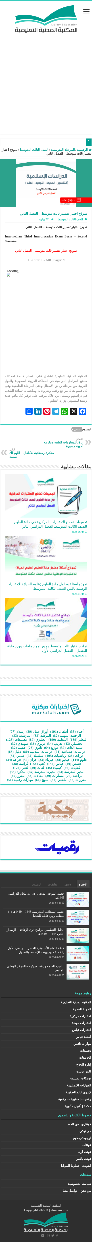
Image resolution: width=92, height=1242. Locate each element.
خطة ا (80, 142)
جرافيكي (85, 1131)
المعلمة (58, 739)
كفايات (72, 768)
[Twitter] (53, 1235)
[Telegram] (43, 1235)
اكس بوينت (83, 1071)
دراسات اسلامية (37, 751)
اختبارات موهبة (81, 1023)
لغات (37, 768)
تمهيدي (19, 743)
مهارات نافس (82, 1043)
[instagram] (48, 1235)
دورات (76, 755)
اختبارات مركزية (80, 1016)
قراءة (13, 760)
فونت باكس (83, 1158)
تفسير (77, 429)
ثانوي (35, 747)
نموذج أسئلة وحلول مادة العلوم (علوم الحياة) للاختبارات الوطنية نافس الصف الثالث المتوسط (46, 586)
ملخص (58, 780)
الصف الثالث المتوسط (34, 149)
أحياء (77, 731)
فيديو (62, 760)
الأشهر (68, 884)
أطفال (59, 731)
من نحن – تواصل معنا (77, 1190)
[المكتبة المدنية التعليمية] (46, 18)
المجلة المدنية (82, 1009)
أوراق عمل (37, 731)
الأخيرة (83, 884)
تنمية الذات (71, 747)
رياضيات (55, 755)
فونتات (86, 1145)
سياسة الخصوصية (79, 1183)
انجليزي (37, 739)
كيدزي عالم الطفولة (78, 1092)
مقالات (35, 776)
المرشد (42, 735)
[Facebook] (57, 1235)
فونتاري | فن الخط (79, 1124)
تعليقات (53, 884)
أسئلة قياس (83, 1036)
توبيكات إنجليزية (80, 1078)
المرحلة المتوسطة (63, 149)
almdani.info (59, 1210)
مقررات (77, 780)
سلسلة (35, 755)
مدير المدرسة (70, 772)
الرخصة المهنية (67, 735)
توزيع (51, 747)
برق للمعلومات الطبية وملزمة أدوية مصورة (63, 443)
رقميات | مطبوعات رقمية (74, 1099)
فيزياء (45, 760)
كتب (37, 764)
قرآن (29, 760)
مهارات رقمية (20, 780)
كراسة (20, 764)
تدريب (54, 743)
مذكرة (17, 772)
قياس (55, 764)
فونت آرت (84, 1152)
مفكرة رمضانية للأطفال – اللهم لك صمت (31, 453)
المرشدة (21, 735)
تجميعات (16, 739)
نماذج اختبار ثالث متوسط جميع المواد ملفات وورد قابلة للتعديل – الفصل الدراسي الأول (47, 648)
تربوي (37, 743)
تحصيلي (73, 743)
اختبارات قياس (81, 1030)
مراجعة (74, 776)
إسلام (17, 731)
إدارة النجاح (83, 1064)
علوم (79, 760)
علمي (17, 755)
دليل (14, 751)
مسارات (54, 776)
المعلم (78, 739)
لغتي (20, 768)
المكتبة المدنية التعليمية (76, 1002)
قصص (73, 764)
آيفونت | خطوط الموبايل (75, 1165)
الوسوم (37, 884)
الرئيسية (83, 149)
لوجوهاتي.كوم (82, 1138)
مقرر (18, 776)
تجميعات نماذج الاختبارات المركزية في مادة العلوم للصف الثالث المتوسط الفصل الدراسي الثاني (50, 524)
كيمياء (54, 768)
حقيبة (18, 747)
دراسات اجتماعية (70, 751)
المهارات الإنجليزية (79, 1085)
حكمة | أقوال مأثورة (78, 1106)
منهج (41, 780)
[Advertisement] (46, 81)
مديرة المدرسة (41, 772)
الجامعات (85, 1057)
